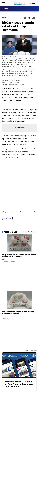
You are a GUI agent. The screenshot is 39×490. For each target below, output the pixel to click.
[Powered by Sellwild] (34, 350)
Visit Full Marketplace (30, 232)
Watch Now (33, 3)
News (5, 18)
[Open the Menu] (3, 3)
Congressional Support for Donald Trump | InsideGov (19, 212)
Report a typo (8, 218)
